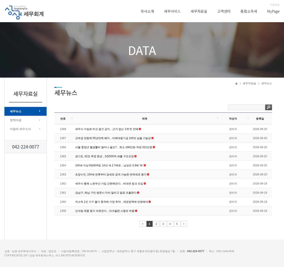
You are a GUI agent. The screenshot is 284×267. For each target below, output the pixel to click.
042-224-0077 (25, 146)
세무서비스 (172, 11)
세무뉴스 (16, 111)
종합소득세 (249, 11)
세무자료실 (199, 11)
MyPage (273, 11)
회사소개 (147, 11)
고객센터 (224, 11)
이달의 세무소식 (20, 129)
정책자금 (16, 120)
